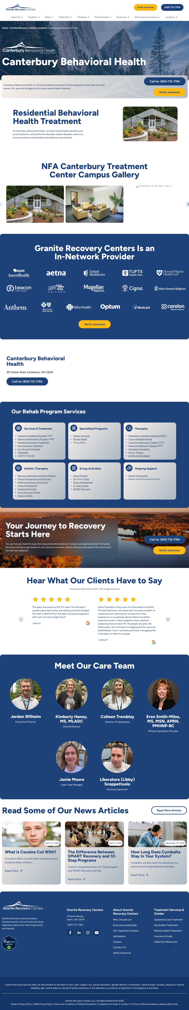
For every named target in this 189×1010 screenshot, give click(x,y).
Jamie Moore (71, 779)
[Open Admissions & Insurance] (159, 17)
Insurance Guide (163, 936)
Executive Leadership (125, 925)
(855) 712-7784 (75, 924)
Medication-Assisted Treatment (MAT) (147, 436)
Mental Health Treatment (168, 930)
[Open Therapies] (88, 17)
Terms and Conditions (65, 1004)
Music (87, 479)
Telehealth (23, 452)
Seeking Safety (25, 495)
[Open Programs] (39, 17)
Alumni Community (138, 476)
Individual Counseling (139, 449)
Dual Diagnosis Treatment (30, 446)
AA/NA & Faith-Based (139, 456)
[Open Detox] (53, 17)
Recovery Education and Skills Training (37, 476)
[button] (21, 619)
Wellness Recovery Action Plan (33, 482)
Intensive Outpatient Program (32, 436)
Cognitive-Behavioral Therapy (143, 442)
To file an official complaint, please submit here (154, 1004)
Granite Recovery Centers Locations (28, 28)
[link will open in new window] (9, 950)
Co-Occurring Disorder (29, 449)
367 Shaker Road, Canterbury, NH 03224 (30, 372)
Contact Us (119, 947)
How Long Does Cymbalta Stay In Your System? (155, 854)
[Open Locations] (177, 17)
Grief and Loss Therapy (29, 492)
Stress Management (83, 482)
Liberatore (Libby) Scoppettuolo (117, 782)
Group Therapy (80, 476)
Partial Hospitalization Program (33, 439)
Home (5, 28)
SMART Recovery (81, 489)
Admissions (119, 936)
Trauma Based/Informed (140, 439)
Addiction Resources (165, 941)
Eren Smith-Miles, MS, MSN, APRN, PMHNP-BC (163, 721)
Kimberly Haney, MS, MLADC (71, 719)
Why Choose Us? (122, 919)
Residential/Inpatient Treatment (33, 442)
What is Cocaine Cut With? (30, 851)
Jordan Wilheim (26, 716)
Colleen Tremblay (117, 716)
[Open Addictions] (71, 17)
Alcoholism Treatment (166, 925)
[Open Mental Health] (110, 17)
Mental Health (80, 439)
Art (74, 479)
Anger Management (27, 485)
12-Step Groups (81, 485)
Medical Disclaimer (86, 1004)
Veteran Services (81, 436)
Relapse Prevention (27, 489)
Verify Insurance (122, 953)
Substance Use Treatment (168, 919)
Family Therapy (135, 452)
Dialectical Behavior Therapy (142, 446)
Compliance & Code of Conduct (114, 1004)
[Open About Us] (22, 17)
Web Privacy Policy (43, 1004)
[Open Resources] (128, 17)
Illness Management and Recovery (34, 479)
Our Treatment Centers (126, 930)
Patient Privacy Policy (21, 1004)
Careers (117, 941)
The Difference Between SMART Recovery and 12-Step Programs (92, 856)
